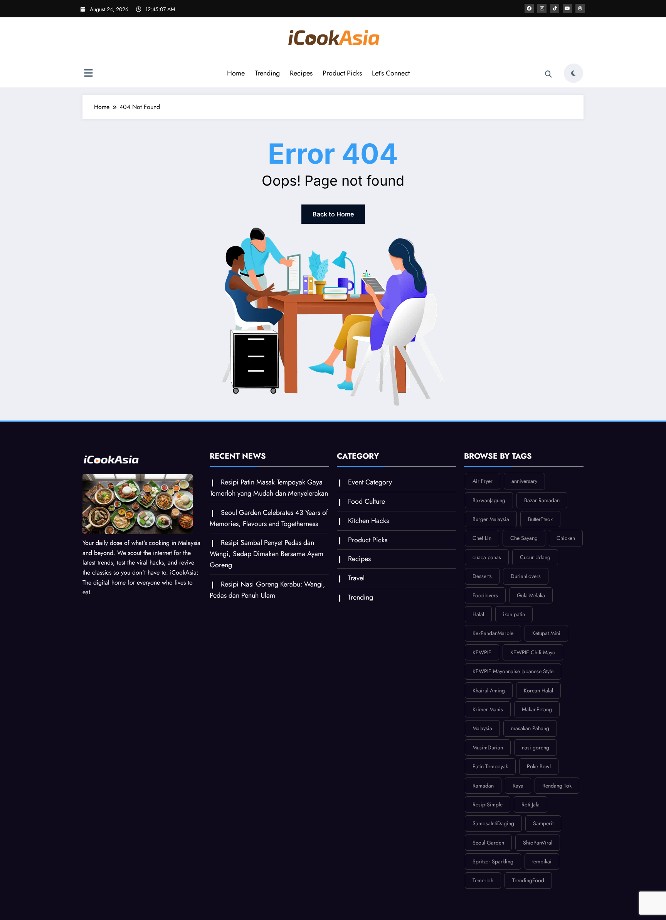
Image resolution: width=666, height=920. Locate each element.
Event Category (370, 482)
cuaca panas (487, 557)
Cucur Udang (535, 557)
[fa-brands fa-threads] (580, 8)
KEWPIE (482, 652)
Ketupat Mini (546, 633)
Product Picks (342, 73)
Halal (478, 614)
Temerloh (483, 880)
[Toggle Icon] (88, 74)
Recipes (301, 73)
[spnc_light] (573, 73)
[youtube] (567, 8)
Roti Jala (530, 804)
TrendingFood (528, 880)
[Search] (548, 74)
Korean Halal (538, 690)
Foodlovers (485, 595)
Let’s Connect (391, 73)
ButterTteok (540, 519)
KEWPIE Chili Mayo (532, 652)
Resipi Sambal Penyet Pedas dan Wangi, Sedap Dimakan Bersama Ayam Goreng (266, 554)
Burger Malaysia (491, 519)
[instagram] (542, 8)
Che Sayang (524, 538)
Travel (356, 578)
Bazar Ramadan (542, 500)
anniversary (524, 481)
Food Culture (366, 501)
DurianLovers (526, 576)
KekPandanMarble (493, 633)
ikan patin (514, 614)
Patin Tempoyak (490, 766)
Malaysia (482, 728)
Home (236, 73)
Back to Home (333, 214)
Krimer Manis (488, 709)
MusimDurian (488, 747)
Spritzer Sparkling (493, 861)
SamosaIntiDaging (493, 823)
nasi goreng (535, 747)
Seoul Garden (488, 842)
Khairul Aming (489, 690)
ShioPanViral (537, 842)
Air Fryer (483, 481)
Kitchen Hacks (368, 521)
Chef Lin (482, 538)
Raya (518, 785)
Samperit (543, 823)
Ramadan (483, 785)
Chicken (566, 538)
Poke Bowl (539, 766)
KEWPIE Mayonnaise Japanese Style (513, 671)
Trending (267, 73)
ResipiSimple (488, 804)
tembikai (542, 861)
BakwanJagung (489, 500)
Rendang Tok (557, 785)
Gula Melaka (531, 595)
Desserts (482, 576)
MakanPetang (537, 709)
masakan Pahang (530, 728)
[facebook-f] (529, 8)
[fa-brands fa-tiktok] (554, 8)
